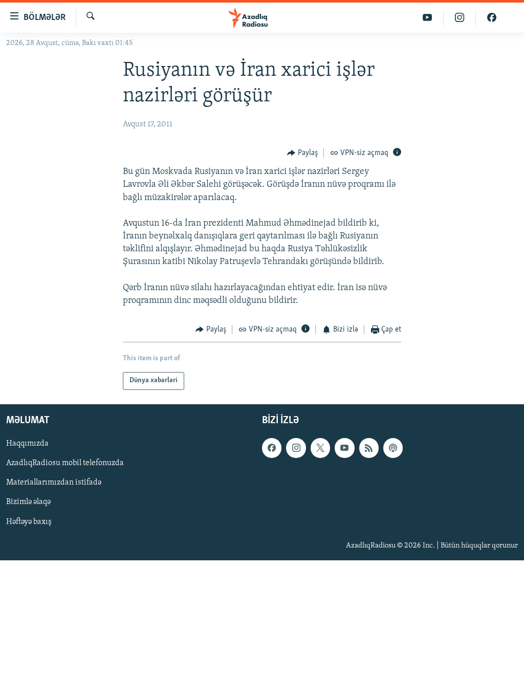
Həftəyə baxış (29, 521)
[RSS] (369, 447)
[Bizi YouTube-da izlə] (427, 18)
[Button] (302, 153)
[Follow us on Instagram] (295, 447)
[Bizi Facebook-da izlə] (492, 18)
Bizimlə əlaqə (28, 502)
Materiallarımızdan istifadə (53, 482)
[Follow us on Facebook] (271, 447)
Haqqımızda (27, 444)
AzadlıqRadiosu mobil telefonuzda (65, 463)
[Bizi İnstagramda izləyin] (460, 18)
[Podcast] (393, 447)
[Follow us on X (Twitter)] (320, 447)
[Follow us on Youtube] (344, 447)
